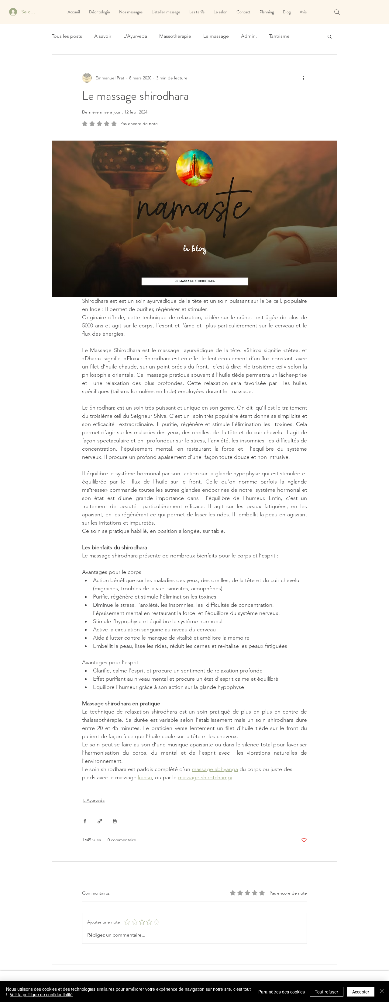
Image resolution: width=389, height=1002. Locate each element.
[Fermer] (381, 991)
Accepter (360, 992)
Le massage (216, 36)
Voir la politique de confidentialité (41, 994)
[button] (329, 36)
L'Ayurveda (135, 36)
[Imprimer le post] (115, 821)
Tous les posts (67, 36)
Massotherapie (175, 36)
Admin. (249, 36)
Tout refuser (326, 992)
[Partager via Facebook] (85, 821)
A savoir (102, 36)
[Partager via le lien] (100, 821)
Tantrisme (279, 36)
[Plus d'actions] (303, 78)
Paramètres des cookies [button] (281, 992)
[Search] (337, 12)
